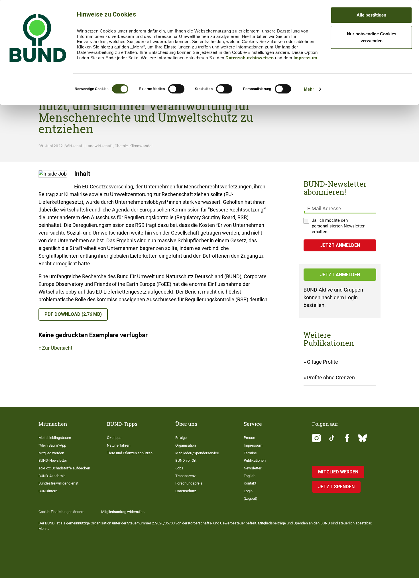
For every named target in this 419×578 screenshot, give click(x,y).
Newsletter (252, 468)
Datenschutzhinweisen (249, 57)
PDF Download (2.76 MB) (73, 314)
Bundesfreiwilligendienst (58, 483)
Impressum (305, 57)
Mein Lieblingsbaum (54, 437)
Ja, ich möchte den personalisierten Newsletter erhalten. (338, 226)
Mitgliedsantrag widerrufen (123, 512)
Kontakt (250, 483)
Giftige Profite (322, 362)
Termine (250, 453)
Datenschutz (185, 491)
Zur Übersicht (57, 348)
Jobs (179, 468)
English (249, 476)
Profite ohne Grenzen (331, 377)
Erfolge (181, 437)
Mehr (309, 89)
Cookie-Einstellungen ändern (61, 512)
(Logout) (250, 498)
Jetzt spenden (336, 486)
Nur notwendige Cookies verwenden (371, 37)
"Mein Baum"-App (52, 445)
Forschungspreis (188, 483)
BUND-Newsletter (52, 460)
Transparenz (185, 476)
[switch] (176, 88)
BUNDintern (47, 491)
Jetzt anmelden (340, 274)
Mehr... (43, 528)
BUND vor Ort (185, 460)
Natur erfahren (118, 445)
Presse (249, 437)
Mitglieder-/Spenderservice (197, 453)
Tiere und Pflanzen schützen (129, 453)
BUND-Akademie (52, 476)
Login (248, 491)
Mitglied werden (51, 453)
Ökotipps (114, 437)
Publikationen (255, 460)
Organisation (185, 445)
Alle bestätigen (371, 15)
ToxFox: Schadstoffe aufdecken (64, 468)
